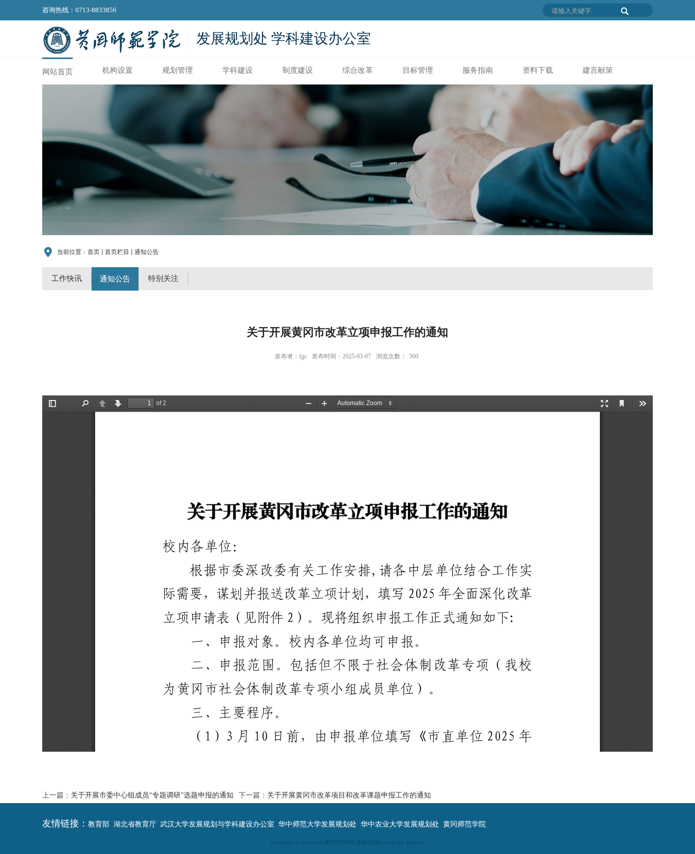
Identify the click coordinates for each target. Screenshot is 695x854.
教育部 (98, 824)
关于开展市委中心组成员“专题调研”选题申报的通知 (152, 795)
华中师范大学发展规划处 (317, 824)
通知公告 (146, 251)
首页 (94, 251)
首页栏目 (117, 251)
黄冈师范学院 (464, 824)
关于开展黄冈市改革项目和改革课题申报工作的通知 (349, 795)
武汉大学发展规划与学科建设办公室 (217, 824)
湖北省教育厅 (134, 824)
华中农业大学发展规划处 (400, 824)
